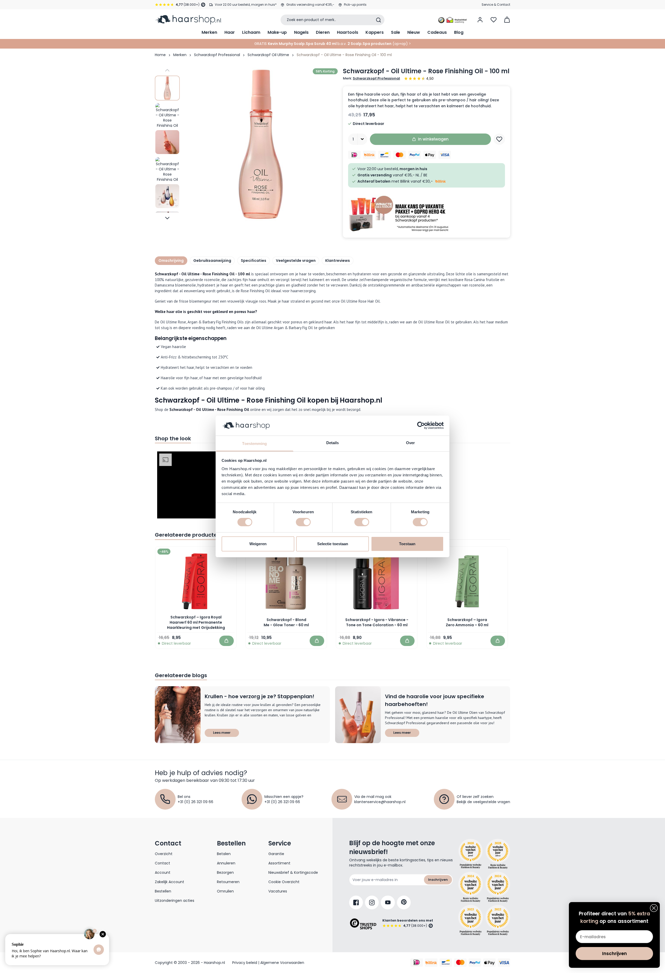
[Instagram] (372, 902)
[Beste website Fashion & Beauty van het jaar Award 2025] (470, 854)
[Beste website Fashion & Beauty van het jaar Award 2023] (470, 920)
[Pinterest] (404, 902)
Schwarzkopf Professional (217, 54)
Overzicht (163, 853)
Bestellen (163, 891)
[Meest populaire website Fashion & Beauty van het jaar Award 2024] (498, 887)
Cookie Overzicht (284, 881)
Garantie (276, 853)
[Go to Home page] (188, 19)
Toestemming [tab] (254, 443)
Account (162, 872)
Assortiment (279, 863)
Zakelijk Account (169, 881)
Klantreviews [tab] (337, 260)
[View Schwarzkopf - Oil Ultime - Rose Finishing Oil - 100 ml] (167, 88)
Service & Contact (496, 4)
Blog (458, 32)
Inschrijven (438, 879)
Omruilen (225, 891)
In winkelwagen (433, 139)
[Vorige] (167, 70)
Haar (229, 32)
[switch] (303, 522)
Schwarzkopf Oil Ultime (268, 54)
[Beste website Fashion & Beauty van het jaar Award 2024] (470, 887)
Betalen (224, 853)
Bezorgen (225, 872)
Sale (395, 32)
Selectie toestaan (332, 544)
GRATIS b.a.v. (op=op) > (332, 43)
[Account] (480, 20)
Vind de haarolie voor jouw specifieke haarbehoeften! (434, 700)
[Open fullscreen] (261, 144)
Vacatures (277, 891)
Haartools (347, 32)
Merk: (371, 78)
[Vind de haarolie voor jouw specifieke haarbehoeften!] (358, 714)
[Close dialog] (654, 908)
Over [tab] (410, 443)
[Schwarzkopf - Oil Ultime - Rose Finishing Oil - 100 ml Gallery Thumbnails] (167, 144)
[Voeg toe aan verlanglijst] (499, 139)
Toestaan (407, 544)
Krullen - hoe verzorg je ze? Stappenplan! (259, 696)
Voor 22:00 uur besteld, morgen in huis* (246, 4)
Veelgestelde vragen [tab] (296, 260)
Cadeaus (437, 32)
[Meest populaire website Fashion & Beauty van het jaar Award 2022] (498, 920)
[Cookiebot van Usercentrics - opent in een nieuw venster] (421, 425)
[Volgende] (167, 218)
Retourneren (228, 881)
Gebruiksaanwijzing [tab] (212, 260)
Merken (209, 32)
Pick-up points (355, 4)
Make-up (277, 32)
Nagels (301, 32)
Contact (162, 863)
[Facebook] (356, 902)
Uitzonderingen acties (174, 900)
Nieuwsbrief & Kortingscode (293, 872)
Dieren (323, 32)
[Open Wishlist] (493, 20)
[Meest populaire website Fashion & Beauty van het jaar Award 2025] (498, 854)
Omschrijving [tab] (171, 260)
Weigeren (258, 544)
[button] (190, 484)
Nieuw (413, 32)
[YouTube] (388, 902)
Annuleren (226, 863)
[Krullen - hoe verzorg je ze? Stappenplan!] (178, 714)
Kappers (374, 32)
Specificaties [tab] (253, 260)
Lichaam (251, 32)
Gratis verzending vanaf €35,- (310, 4)
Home (160, 54)
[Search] (378, 20)
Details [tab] (332, 443)
